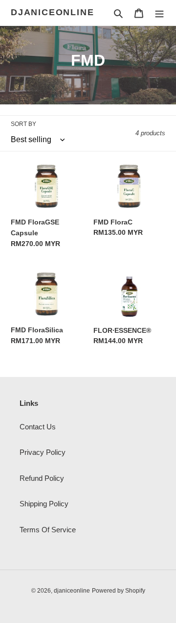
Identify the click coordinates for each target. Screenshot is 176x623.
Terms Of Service (48, 529)
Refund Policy (42, 478)
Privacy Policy (43, 452)
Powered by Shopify (118, 590)
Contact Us (38, 427)
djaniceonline (52, 12)
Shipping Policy (44, 503)
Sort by (23, 124)
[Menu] (159, 13)
